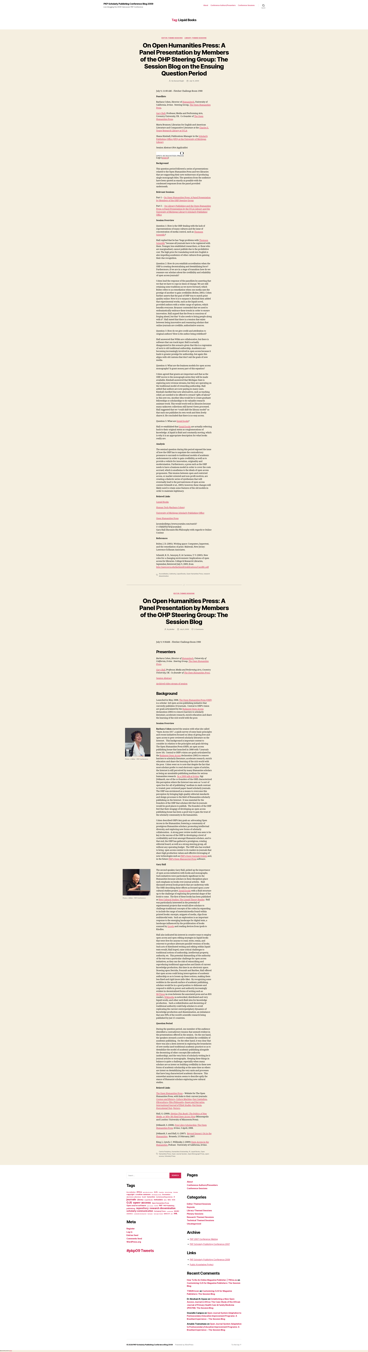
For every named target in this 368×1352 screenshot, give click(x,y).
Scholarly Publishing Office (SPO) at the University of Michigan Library (182, 139)
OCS (173, 1200)
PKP (160, 1205)
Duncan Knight (179, 81)
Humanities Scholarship (180, 1152)
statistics (130, 1214)
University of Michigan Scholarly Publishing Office (180, 513)
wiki (172, 1214)
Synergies (150, 1214)
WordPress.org (134, 1242)
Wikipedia (169, 997)
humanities (151, 1197)
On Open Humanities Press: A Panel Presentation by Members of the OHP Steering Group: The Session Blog (184, 611)
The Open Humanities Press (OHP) (195, 700)
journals (131, 1199)
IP (189, 1152)
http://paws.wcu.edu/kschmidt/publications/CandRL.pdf (182, 567)
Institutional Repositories (164, 1197)
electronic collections (134, 1197)
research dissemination (162, 1208)
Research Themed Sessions (200, 1217)
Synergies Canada (158, 1214)
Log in (129, 1232)
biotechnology (168, 1192)
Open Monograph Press (196, 1154)
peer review (150, 1205)
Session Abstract (164, 678)
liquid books (183, 421)
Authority (172, 574)
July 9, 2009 (184, 629)
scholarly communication (140, 1211)
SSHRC (176, 1211)
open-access (142, 1202)
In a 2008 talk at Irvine (188, 776)
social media (170, 1211)
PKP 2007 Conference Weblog (204, 1239)
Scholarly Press (170, 1156)
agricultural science (148, 1192)
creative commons (143, 1194)
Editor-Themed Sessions (172, 38)
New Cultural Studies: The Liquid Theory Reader (181, 899)
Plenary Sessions (195, 1214)
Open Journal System (179, 1154)
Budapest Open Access (193, 709)
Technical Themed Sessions (200, 1220)
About (205, 5)
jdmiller (172, 629)
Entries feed (132, 1235)
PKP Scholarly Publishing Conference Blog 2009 (128, 4)
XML (175, 1213)
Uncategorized (194, 1224)
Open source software (136, 1205)
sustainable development (140, 1214)
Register (131, 1228)
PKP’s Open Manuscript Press (182, 859)
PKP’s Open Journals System (193, 856)
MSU (169, 1200)
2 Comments (198, 629)
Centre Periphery (165, 1152)
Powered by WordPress (184, 1345)
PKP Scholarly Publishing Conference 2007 (210, 1244)
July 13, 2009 (194, 81)
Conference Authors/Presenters (223, 5)
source (165, 158)
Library (140, 1200)
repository (142, 1208)
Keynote (191, 1207)
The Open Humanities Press (197, 673)
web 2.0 (167, 1214)
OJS (129, 1202)
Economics (166, 1194)
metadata (158, 1200)
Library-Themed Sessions (195, 38)
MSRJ (165, 1200)
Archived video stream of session (171, 683)
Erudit (144, 1197)
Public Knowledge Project (201, 1264)
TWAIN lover (193, 1291)
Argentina (161, 1192)
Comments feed (134, 1238)
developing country (156, 1194)
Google (171, 926)
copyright (130, 1194)
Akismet (11, 1350)
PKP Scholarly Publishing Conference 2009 (210, 1259)
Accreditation (164, 574)
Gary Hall (161, 113)
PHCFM (156, 1205)
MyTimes (160, 994)
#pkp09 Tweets (140, 1250)
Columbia (175, 1192)
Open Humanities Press (167, 518)
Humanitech (188, 102)
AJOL (156, 1192)
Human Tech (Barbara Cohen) (170, 507)
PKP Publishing (168, 1206)
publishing (131, 1208)
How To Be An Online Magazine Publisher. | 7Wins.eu (212, 1280)
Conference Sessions (246, 5)
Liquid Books (162, 502)
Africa (139, 1192)
